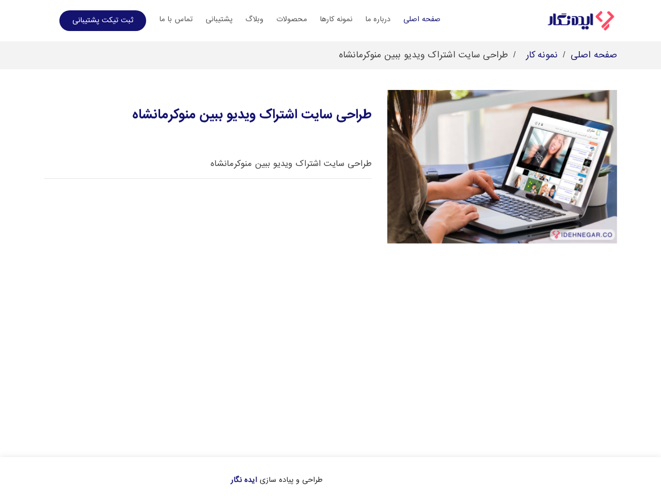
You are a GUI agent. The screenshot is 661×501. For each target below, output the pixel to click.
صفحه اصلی (421, 19)
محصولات (291, 19)
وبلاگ (254, 19)
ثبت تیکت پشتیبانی (102, 20)
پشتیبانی (219, 19)
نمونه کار (542, 55)
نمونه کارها (336, 19)
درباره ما (377, 19)
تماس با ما (176, 19)
